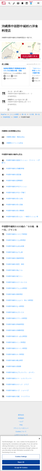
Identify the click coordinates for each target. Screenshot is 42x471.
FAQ (21, 425)
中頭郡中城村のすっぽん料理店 (16, 336)
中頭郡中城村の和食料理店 (15, 324)
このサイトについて (21, 435)
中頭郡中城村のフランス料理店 (16, 318)
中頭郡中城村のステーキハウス (16, 282)
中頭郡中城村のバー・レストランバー (19, 378)
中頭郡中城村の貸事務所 (14, 180)
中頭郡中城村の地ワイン (14, 276)
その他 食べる (34, 114)
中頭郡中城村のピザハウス (15, 312)
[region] (21, 50)
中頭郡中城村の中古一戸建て (16, 192)
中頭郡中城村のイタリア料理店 (16, 234)
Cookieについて (21, 431)
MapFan (4, 114)
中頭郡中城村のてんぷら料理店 (16, 288)
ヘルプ (21, 421)
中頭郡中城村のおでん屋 (14, 252)
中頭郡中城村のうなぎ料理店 (16, 240)
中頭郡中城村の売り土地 (14, 198)
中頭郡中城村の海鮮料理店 (15, 258)
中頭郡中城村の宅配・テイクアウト (18, 396)
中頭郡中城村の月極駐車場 (15, 168)
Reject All (21, 462)
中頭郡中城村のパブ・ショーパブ (17, 390)
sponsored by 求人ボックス (33, 64)
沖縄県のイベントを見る (14, 143)
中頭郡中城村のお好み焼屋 (15, 246)
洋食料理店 (6, 117)
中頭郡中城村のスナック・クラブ (17, 384)
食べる (24, 114)
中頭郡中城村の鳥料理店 (14, 294)
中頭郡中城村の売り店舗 (14, 204)
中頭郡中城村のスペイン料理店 (16, 348)
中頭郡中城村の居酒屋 (13, 366)
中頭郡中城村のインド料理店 (16, 342)
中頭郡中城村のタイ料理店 (15, 354)
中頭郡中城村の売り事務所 (15, 210)
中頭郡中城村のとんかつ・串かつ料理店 (19, 300)
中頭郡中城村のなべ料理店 (15, 306)
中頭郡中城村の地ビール (14, 270)
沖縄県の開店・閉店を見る (15, 137)
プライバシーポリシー (21, 428)
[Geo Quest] (31, 3)
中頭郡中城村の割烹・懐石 (15, 264)
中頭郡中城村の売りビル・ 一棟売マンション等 (22, 216)
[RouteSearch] (14, 3)
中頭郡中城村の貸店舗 (13, 174)
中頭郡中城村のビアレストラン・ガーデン (20, 372)
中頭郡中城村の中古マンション (16, 186)
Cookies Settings (21, 456)
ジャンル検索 (14, 114)
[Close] (39, 438)
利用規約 (21, 418)
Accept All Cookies (21, 467)
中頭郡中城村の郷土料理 (14, 360)
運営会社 (21, 415)
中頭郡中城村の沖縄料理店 (15, 330)
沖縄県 (15, 117)
